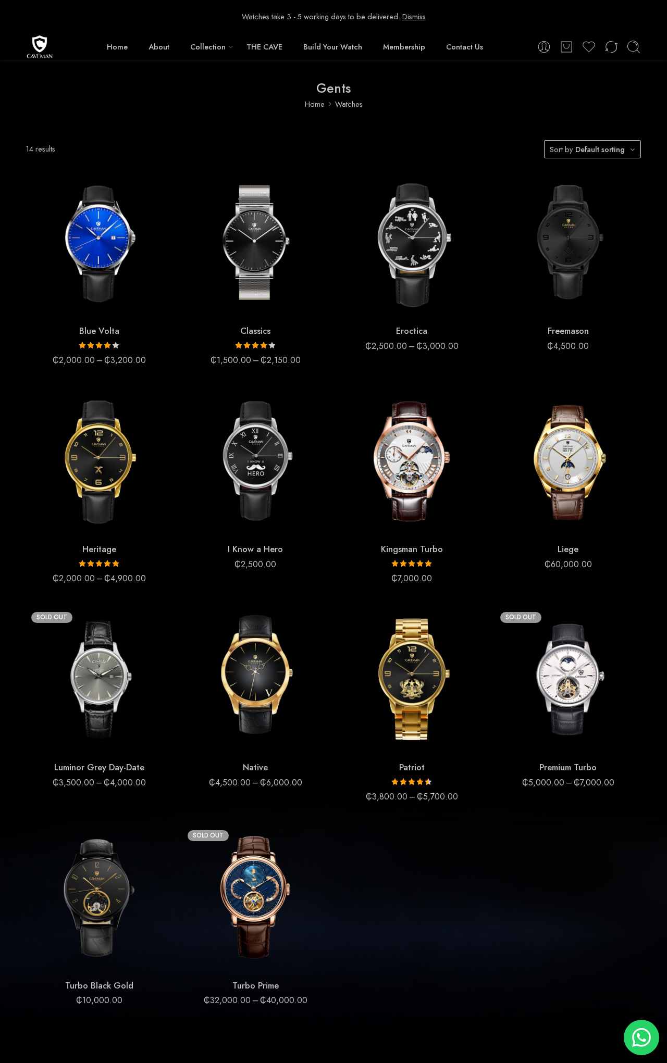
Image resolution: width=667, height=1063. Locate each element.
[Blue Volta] (99, 243)
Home (117, 46)
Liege (568, 549)
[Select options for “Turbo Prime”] (235, 960)
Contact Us (464, 46)
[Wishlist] (99, 305)
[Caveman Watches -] (39, 47)
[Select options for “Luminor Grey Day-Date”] (78, 742)
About (159, 46)
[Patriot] (412, 680)
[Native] (255, 680)
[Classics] (255, 243)
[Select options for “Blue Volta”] (78, 305)
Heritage (99, 549)
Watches (349, 103)
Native (255, 767)
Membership (404, 46)
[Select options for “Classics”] (235, 305)
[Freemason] (568, 243)
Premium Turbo (568, 767)
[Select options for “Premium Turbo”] (547, 742)
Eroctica (411, 330)
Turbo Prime (255, 985)
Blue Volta (99, 330)
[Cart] (566, 47)
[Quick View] (120, 305)
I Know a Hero (255, 549)
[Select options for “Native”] (235, 742)
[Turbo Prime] (255, 898)
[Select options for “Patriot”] (391, 742)
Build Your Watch (332, 46)
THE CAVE (264, 46)
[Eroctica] (412, 243)
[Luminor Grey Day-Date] (99, 680)
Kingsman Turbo (412, 549)
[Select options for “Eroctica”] (391, 305)
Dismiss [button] (414, 16)
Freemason (568, 330)
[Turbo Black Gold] (99, 898)
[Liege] (568, 461)
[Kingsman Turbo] (412, 461)
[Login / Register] (544, 47)
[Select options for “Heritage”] (78, 524)
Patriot (412, 767)
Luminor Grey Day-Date (99, 767)
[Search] (633, 47)
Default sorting (600, 149)
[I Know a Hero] (255, 461)
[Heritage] (99, 461)
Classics (255, 330)
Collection (208, 46)
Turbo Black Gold (99, 985)
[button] (547, 305)
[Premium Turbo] (568, 680)
